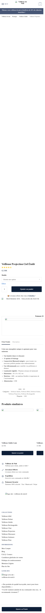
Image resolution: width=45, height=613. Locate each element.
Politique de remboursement (11, 560)
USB (25, 396)
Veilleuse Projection (14, 394)
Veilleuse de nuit (6, 16)
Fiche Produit (6, 342)
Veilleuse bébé (6, 516)
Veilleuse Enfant (35, 391)
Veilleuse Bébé (25, 391)
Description (16, 342)
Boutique (14, 16)
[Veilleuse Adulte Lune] (17, 424)
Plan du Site (6, 566)
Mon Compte (6, 548)
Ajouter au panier (26, 289)
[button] (7, 267)
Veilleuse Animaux (8, 537)
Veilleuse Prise (6, 540)
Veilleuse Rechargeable (28, 394)
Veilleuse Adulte (23, 16)
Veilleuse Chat (6, 528)
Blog (3, 551)
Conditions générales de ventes (12, 557)
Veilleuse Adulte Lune (9, 443)
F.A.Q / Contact (7, 554)
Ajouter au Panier (22, 609)
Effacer (4, 283)
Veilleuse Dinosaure (8, 534)
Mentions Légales (8, 563)
